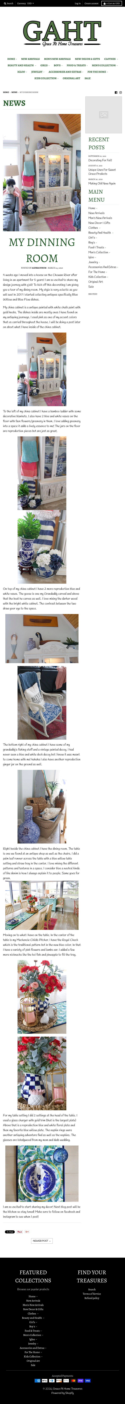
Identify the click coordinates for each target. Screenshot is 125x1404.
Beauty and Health (99, 233)
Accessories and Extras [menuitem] (65, 72)
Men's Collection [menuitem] (104, 65)
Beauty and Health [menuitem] (21, 65)
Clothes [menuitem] (110, 59)
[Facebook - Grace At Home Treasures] (116, 92)
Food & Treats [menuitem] (76, 65)
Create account (91, 3)
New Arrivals (96, 213)
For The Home (96, 272)
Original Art (95, 282)
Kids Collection (97, 277)
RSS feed (92, 294)
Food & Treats (96, 248)
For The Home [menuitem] (97, 72)
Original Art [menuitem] (71, 78)
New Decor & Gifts (99, 223)
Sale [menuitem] (88, 78)
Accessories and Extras (102, 267)
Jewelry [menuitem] (36, 72)
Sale (91, 287)
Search (92, 1289)
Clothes (93, 228)
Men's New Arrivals (100, 218)
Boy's (91, 243)
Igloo (91, 257)
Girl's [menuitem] (44, 65)
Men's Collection (98, 252)
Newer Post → (42, 1240)
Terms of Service (92, 1294)
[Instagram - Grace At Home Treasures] (120, 92)
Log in (78, 3)
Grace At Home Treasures (67, 1389)
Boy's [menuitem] (57, 65)
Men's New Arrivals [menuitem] (57, 59)
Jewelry (93, 262)
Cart (113, 3)
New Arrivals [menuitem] (30, 59)
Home (6, 92)
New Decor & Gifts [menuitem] (87, 59)
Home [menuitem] (11, 59)
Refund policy (91, 1298)
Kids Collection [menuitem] (45, 78)
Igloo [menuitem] (21, 72)
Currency (21, 3)
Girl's (91, 238)
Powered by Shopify (62, 1393)
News (14, 92)
